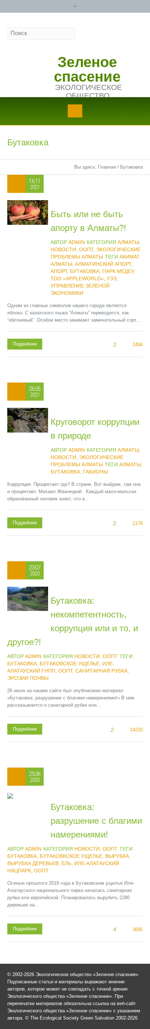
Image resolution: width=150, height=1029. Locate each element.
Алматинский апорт (103, 264)
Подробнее (25, 344)
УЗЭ (112, 278)
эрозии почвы (27, 678)
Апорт (59, 271)
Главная (107, 167)
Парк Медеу (118, 271)
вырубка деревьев (33, 863)
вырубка (117, 856)
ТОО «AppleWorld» (77, 278)
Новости (63, 249)
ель (66, 863)
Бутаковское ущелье (69, 663)
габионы (95, 472)
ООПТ (86, 249)
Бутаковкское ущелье (71, 856)
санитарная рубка (101, 671)
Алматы (128, 242)
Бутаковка (84, 271)
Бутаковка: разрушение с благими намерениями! (96, 820)
